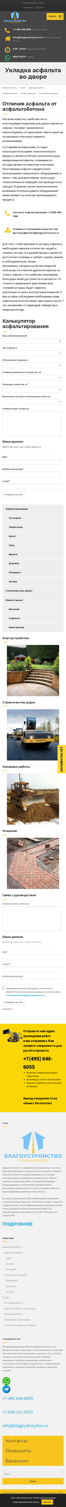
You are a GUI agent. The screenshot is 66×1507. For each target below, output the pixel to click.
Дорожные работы (12, 1246)
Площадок (15, 572)
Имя (5, 456)
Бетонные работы (13, 1302)
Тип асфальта (9, 347)
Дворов (13, 554)
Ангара (13, 581)
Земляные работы (13, 1314)
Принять (47, 1502)
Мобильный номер (13, 469)
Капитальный (16, 627)
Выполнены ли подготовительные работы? (26, 396)
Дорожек (14, 563)
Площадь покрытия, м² (15, 384)
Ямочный (14, 609)
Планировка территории (17, 1319)
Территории (16, 527)
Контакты (16, 1440)
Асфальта (14, 618)
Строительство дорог (19, 590)
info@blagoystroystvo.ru (25, 1425)
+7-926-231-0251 (17, 1412)
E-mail (6, 481)
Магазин (28, 7)
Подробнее (17, 1224)
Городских (11, 1286)
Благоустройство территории (20, 1308)
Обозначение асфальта (15, 360)
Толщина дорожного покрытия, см (21, 372)
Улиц (11, 545)
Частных (10, 1291)
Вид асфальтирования (14, 335)
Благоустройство (11, 1492)
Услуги (39, 7)
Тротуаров (15, 518)
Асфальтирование (17, 509)
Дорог (12, 536)
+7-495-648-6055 (17, 1398)
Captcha (7, 1009)
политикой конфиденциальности (25, 995)
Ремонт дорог (14, 600)
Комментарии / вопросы (15, 408)
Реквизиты (18, 1451)
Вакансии (17, 1461)
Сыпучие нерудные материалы (20, 1325)
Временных (12, 1280)
